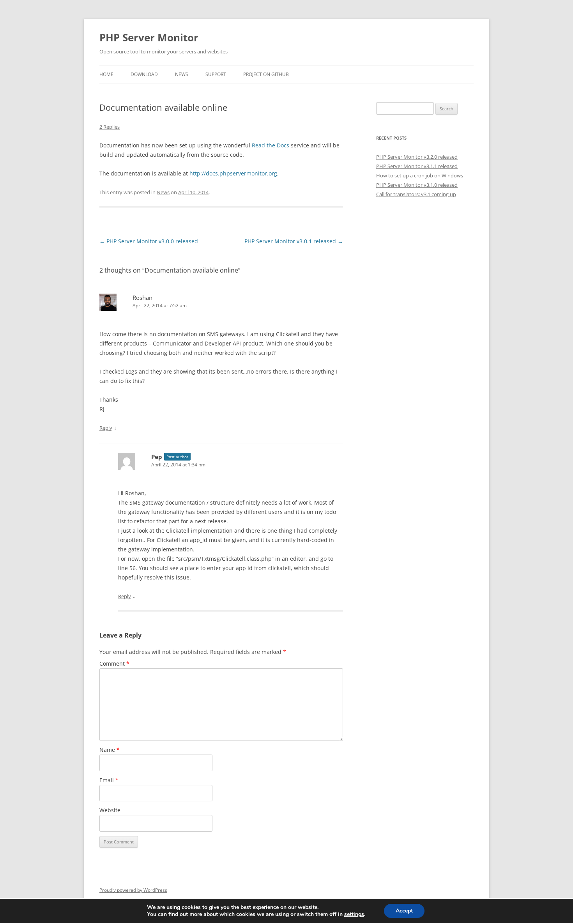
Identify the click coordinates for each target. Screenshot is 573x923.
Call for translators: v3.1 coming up (416, 194)
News (181, 74)
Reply (105, 427)
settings (354, 914)
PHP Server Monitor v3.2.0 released (417, 156)
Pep (156, 457)
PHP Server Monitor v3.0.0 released (148, 241)
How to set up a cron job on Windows (419, 175)
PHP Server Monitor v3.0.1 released (293, 241)
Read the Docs (270, 145)
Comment (114, 663)
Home (106, 74)
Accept (404, 910)
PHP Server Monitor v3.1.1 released (417, 166)
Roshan (142, 297)
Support (215, 74)
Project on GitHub (266, 74)
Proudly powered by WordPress (133, 890)
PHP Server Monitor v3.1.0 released (417, 184)
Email (108, 780)
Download (144, 74)
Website (109, 810)
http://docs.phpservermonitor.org (233, 173)
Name (109, 749)
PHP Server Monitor (148, 37)
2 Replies (109, 126)
